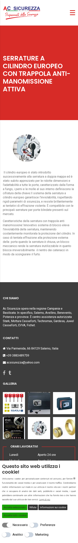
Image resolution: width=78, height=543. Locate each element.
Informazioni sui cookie (53, 507)
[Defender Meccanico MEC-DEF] (14, 426)
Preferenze (47, 525)
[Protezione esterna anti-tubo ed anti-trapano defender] (63, 426)
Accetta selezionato (15, 507)
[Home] (22, 12)
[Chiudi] (74, 478)
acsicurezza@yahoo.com (23, 362)
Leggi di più (44, 499)
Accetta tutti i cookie (15, 515)
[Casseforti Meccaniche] (39, 401)
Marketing (41, 534)
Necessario (20, 525)
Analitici (17, 534)
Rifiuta (33, 507)
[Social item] (4, 373)
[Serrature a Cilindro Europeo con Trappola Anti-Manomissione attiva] (39, 426)
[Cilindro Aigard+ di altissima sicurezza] (14, 401)
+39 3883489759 (17, 355)
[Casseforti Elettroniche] (63, 401)
